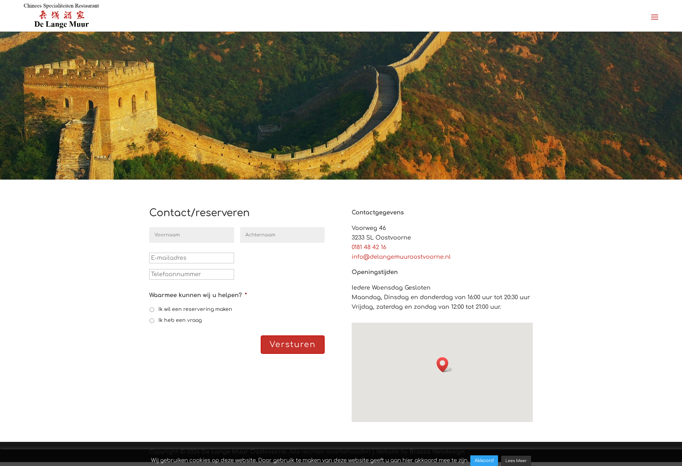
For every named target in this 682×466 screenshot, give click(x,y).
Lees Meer (516, 461)
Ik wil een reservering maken (195, 309)
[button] (445, 364)
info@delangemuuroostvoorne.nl (401, 257)
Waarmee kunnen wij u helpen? (198, 295)
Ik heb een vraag (180, 320)
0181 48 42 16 (369, 247)
